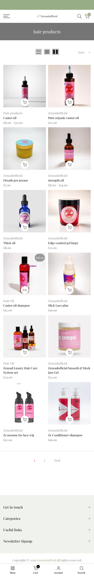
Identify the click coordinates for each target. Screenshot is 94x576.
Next (57, 460)
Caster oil (9, 118)
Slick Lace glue (58, 305)
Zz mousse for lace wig (18, 435)
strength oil (56, 180)
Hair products (12, 113)
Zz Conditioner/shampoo (65, 435)
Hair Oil (8, 301)
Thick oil (9, 243)
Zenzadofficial (57, 113)
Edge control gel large (63, 243)
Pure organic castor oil (63, 118)
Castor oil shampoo (16, 305)
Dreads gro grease (15, 180)
